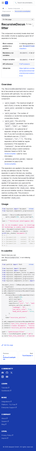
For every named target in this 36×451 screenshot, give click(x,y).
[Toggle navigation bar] (2, 2)
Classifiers (22, 48)
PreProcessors (24, 64)
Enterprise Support (8, 407)
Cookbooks (5, 391)
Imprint (3, 438)
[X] (11, 372)
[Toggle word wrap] (28, 212)
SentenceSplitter (10, 154)
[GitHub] (7, 372)
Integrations (5, 401)
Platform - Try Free (8, 404)
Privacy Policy (6, 435)
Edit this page (8, 345)
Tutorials (4, 388)
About (3, 418)
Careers (4, 421)
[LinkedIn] (2, 376)
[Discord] (2, 372)
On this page (7, 19)
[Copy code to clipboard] (32, 212)
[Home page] (3, 8)
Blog (3, 424)
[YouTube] (7, 376)
